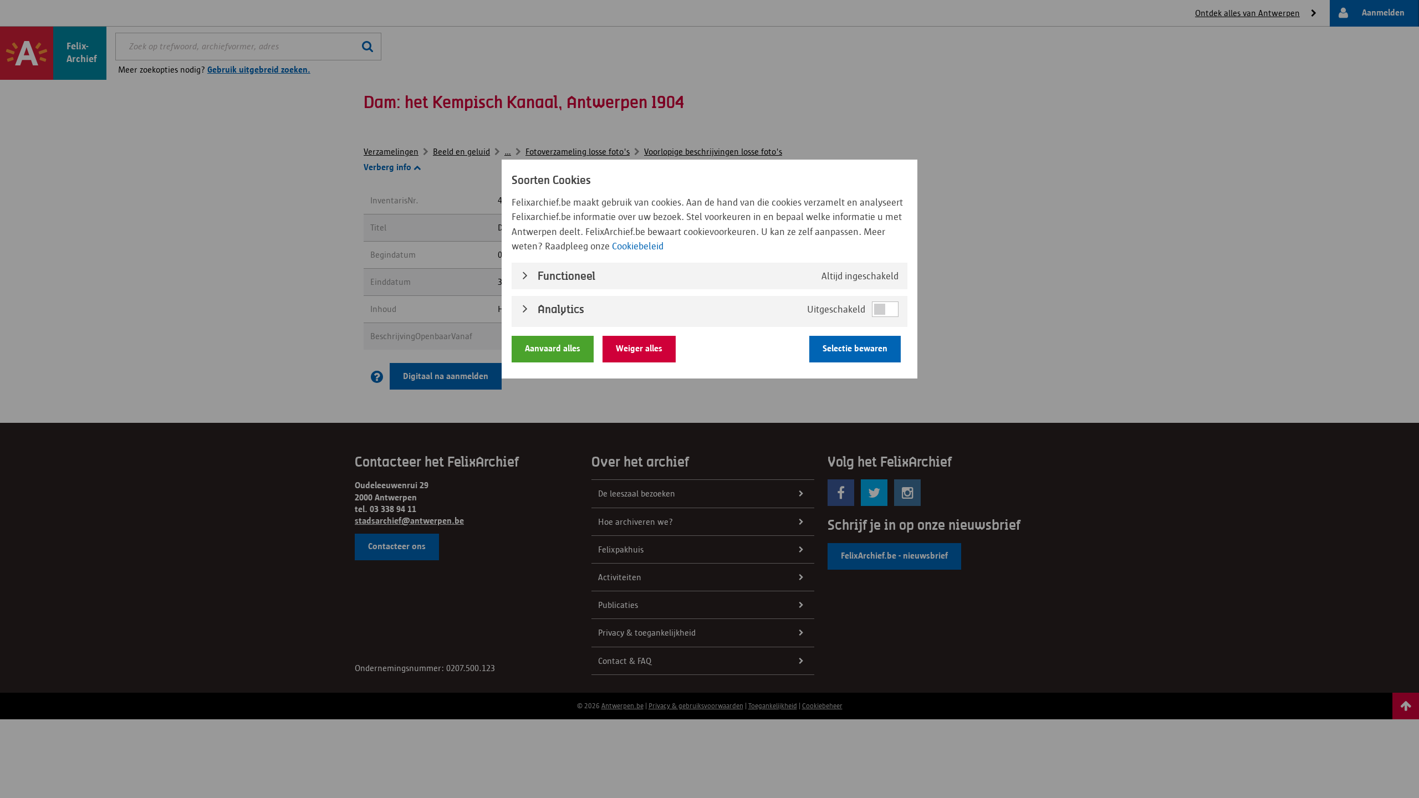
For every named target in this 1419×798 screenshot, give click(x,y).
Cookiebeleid (637, 246)
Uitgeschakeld (836, 309)
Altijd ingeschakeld (860, 276)
